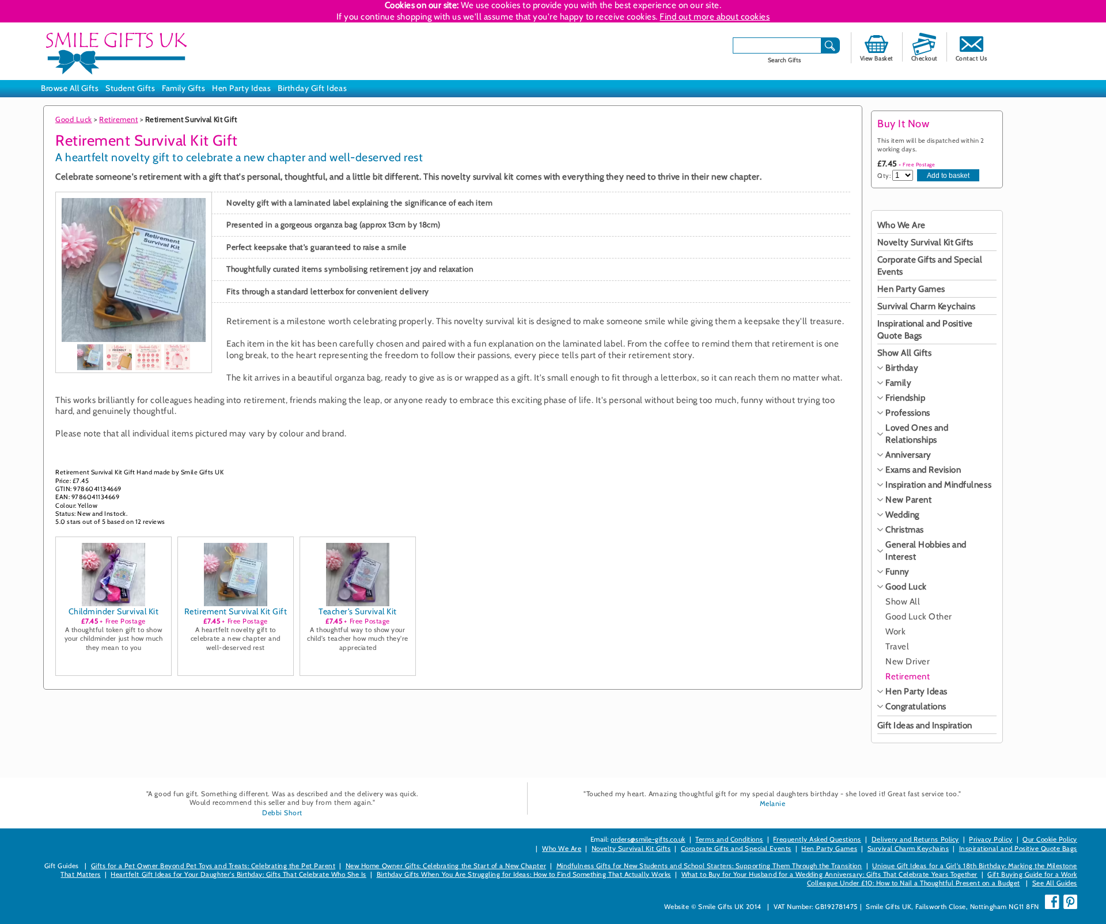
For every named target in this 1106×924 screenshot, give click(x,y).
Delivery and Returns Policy (915, 839)
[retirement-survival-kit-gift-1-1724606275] (90, 357)
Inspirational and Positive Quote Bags (1018, 849)
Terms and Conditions (729, 839)
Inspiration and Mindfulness (938, 485)
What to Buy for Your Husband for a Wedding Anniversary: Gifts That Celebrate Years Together (829, 874)
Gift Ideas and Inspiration (924, 725)
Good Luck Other (918, 616)
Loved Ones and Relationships (916, 434)
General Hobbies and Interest (926, 550)
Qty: (884, 176)
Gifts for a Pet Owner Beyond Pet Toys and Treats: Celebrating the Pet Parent (213, 866)
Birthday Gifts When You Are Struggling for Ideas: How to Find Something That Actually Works (524, 874)
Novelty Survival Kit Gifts (925, 242)
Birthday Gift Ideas (312, 88)
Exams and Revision (923, 470)
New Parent (908, 500)
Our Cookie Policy (1049, 839)
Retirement (118, 119)
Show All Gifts (904, 353)
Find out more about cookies (715, 17)
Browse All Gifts (70, 88)
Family (898, 383)
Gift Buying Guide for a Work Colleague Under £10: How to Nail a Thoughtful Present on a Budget (942, 878)
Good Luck (73, 119)
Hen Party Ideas (241, 88)
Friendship (905, 398)
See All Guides (1054, 883)
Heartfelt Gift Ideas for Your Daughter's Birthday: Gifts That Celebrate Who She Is (238, 874)
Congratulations (915, 706)
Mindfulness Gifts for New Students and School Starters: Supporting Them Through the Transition (709, 866)
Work (895, 631)
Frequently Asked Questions (817, 839)
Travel (897, 646)
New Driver (907, 661)
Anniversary (908, 455)
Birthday (901, 368)
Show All (902, 601)
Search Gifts (784, 60)
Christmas (904, 529)
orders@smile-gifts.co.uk (648, 839)
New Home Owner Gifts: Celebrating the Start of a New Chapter (446, 866)
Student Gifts (130, 88)
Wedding (902, 514)
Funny (897, 571)
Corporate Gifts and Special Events (736, 849)
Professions (907, 413)
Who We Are (901, 225)
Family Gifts (183, 88)
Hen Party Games (911, 289)
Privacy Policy (990, 839)
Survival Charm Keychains (926, 306)
